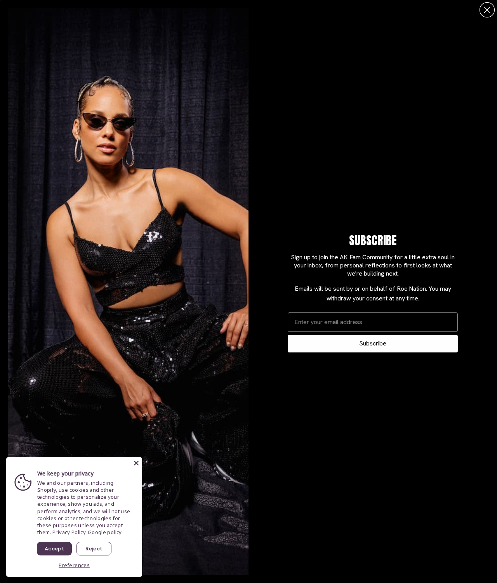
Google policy (105, 532)
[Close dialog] (487, 10)
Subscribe (372, 343)
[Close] (136, 463)
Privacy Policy (69, 532)
